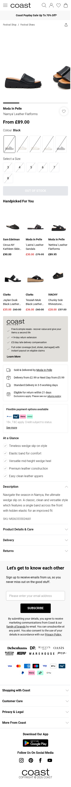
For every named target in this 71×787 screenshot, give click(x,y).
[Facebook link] (40, 760)
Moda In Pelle (12, 108)
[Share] (66, 24)
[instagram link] (21, 760)
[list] (35, 66)
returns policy (54, 396)
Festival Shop (9, 24)
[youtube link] (50, 760)
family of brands (16, 626)
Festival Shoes (27, 24)
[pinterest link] (31, 760)
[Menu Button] (5, 5)
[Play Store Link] (35, 743)
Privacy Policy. (53, 634)
